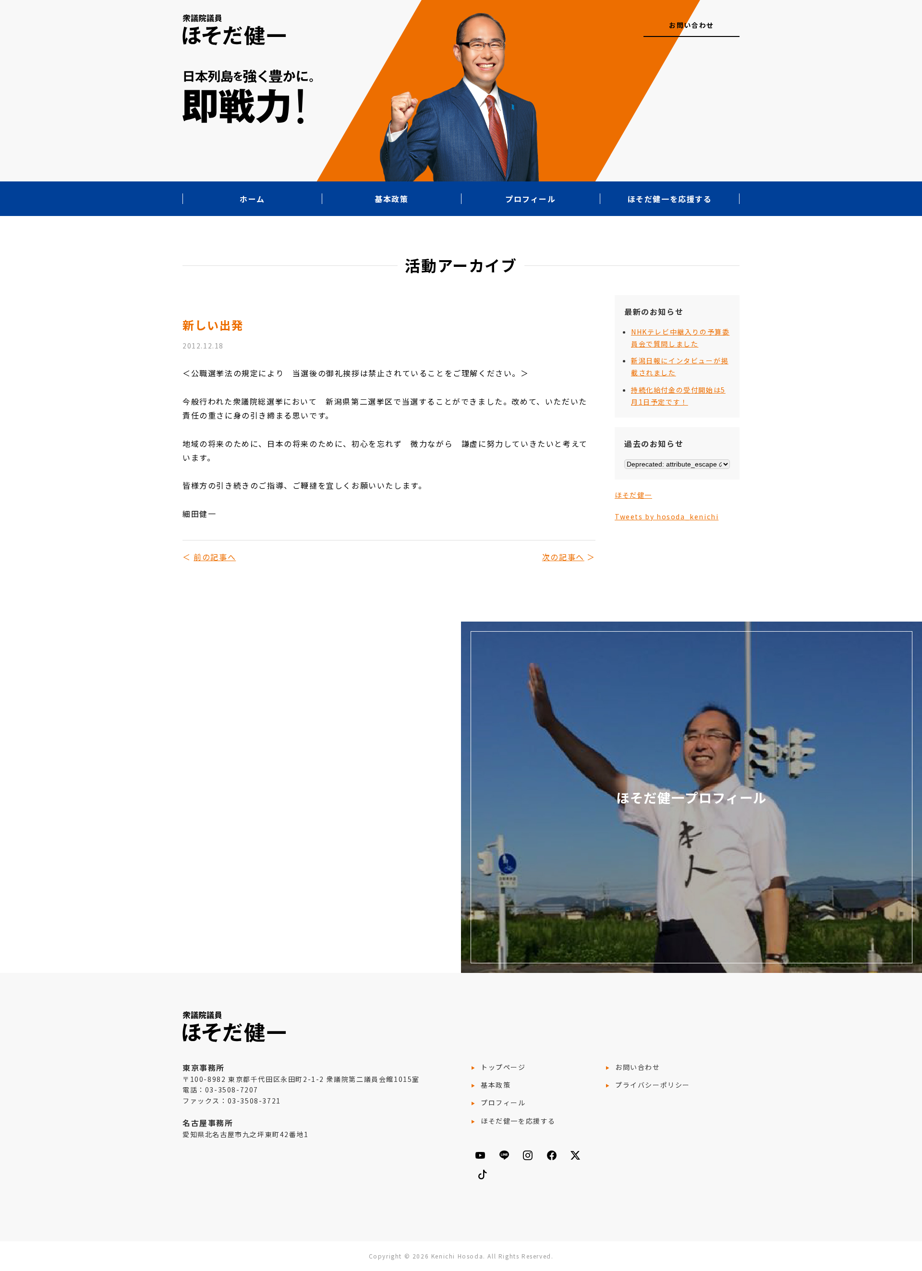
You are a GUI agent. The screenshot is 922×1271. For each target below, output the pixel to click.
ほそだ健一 (633, 495)
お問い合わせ (691, 25)
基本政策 (391, 198)
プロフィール (530, 198)
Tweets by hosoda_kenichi (666, 516)
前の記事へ (215, 557)
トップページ (503, 1067)
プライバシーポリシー (652, 1085)
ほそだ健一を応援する (670, 198)
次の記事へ (563, 557)
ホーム (252, 198)
